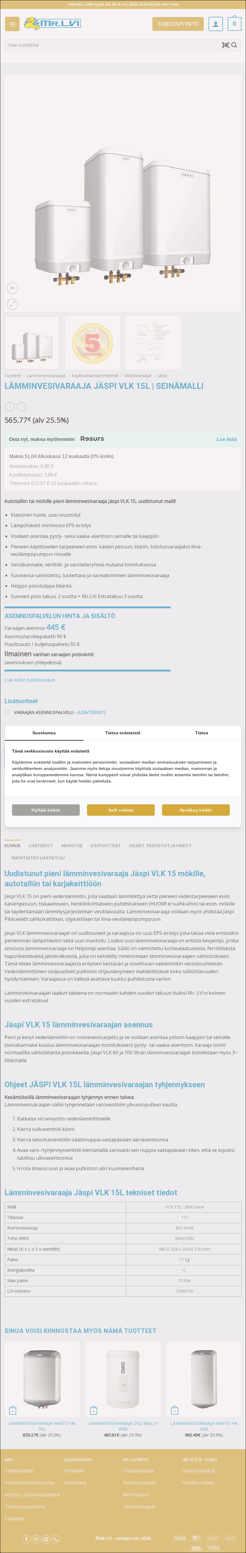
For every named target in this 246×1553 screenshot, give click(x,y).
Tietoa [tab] (201, 732)
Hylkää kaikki (46, 810)
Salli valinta (121, 810)
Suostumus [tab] (44, 732)
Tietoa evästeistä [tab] (122, 732)
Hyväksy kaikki (196, 810)
